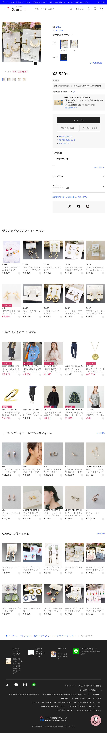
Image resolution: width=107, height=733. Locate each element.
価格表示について (65, 136)
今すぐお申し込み (71, 107)
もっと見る (98, 167)
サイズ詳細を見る (96, 63)
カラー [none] (55, 43)
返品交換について (65, 143)
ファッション (25, 636)
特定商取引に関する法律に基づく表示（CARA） (71, 197)
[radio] (64, 46)
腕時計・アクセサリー (42, 636)
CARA (58, 27)
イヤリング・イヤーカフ (64, 636)
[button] (21, 46)
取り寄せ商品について (67, 140)
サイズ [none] (55, 57)
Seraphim (59, 31)
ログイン (79, 9)
